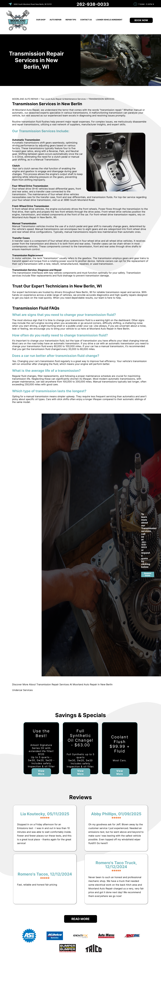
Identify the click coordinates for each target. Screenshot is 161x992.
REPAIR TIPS (71, 20)
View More (41, 772)
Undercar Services (22, 690)
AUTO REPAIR (55, 20)
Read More (80, 919)
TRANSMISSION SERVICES (101, 99)
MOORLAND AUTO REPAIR (25, 99)
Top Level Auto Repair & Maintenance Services (63, 99)
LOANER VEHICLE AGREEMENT (109, 20)
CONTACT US (86, 20)
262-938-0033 (93, 4)
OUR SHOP (40, 20)
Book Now (141, 20)
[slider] (45, 818)
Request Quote (147, 574)
